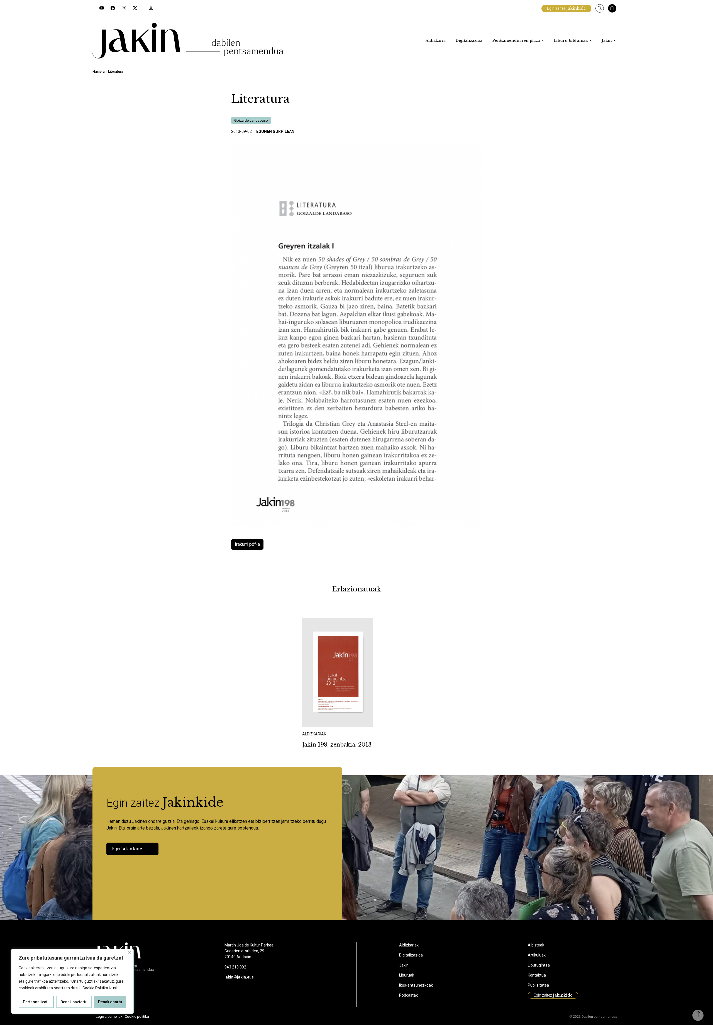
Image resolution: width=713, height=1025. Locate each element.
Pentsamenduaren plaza (516, 40)
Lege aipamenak (109, 1016)
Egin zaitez (566, 8)
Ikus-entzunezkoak (416, 985)
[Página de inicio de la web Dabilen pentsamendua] (187, 40)
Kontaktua (537, 975)
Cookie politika (137, 1016)
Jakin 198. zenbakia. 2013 (337, 744)
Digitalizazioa (469, 40)
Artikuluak (537, 955)
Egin (127, 848)
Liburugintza (539, 965)
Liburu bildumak (571, 40)
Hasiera (98, 71)
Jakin (607, 40)
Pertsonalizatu (36, 1002)
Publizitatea (538, 985)
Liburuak (406, 975)
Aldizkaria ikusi (321, 720)
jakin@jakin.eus (239, 977)
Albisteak (536, 945)
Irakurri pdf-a (247, 544)
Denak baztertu (73, 1002)
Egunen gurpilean (275, 131)
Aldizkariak (409, 945)
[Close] (129, 952)
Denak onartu (110, 1002)
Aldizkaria (436, 40)
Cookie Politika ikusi (99, 988)
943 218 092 (235, 967)
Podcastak (408, 995)
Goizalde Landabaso (251, 120)
